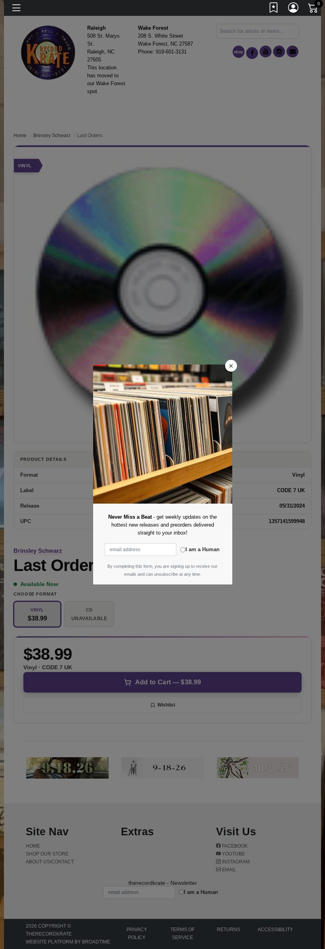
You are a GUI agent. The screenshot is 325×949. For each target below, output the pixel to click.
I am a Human (202, 549)
